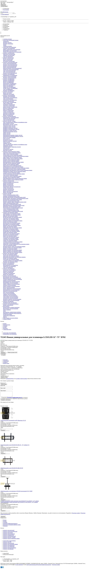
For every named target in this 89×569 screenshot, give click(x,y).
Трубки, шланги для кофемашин (10, 88)
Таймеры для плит (7, 143)
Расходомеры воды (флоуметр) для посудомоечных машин (16, 168)
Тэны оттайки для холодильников (10, 296)
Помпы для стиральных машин (10, 232)
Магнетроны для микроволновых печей (12, 204)
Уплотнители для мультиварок (10, 100)
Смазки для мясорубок (8, 111)
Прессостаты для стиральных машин (11, 233)
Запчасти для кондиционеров (9, 76)
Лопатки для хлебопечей (8, 271)
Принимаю (3, 516)
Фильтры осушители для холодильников (12, 299)
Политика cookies (56, 564)
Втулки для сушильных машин (10, 254)
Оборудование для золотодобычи (10, 318)
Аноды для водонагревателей (9, 63)
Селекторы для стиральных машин (11, 239)
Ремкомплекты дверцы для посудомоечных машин (14, 171)
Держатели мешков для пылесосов (10, 182)
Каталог (2, 528)
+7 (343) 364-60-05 (5, 14)
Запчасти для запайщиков (9, 74)
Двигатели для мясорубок (9, 105)
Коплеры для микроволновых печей (11, 200)
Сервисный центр (7, 329)
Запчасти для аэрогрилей (8, 53)
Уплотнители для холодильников (10, 298)
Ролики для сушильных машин (10, 258)
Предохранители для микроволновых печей (13, 207)
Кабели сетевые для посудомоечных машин (13, 158)
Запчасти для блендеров (8, 57)
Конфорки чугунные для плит (9, 130)
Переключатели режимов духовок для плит (12, 135)
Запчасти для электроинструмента (10, 303)
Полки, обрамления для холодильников (12, 288)
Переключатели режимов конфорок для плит (13, 136)
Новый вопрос (4, 384)
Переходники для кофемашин (9, 83)
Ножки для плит (6, 134)
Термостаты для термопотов (9, 266)
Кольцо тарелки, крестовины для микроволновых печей (15, 198)
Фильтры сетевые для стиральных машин (12, 247)
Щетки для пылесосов (8, 192)
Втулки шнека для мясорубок (9, 102)
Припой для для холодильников (10, 291)
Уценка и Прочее (7, 319)
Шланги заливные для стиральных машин (12, 250)
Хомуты (5, 316)
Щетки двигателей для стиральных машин (12, 252)
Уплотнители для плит (8, 149)
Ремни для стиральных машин (10, 235)
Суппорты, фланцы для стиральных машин (12, 241)
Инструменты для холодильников (10, 308)
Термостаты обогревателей (9, 118)
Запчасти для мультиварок (9, 95)
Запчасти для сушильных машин (10, 253)
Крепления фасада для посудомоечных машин (13, 162)
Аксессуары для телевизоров (9, 47)
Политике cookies (76, 513)
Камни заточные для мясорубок (10, 107)
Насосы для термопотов (8, 264)
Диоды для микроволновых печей (10, 194)
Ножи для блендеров (7, 60)
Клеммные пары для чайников (10, 302)
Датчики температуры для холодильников (12, 279)
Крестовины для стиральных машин (11, 224)
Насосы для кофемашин (8, 82)
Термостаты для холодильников (10, 295)
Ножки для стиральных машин (10, 226)
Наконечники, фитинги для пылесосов (11, 186)
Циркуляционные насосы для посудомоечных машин (15, 178)
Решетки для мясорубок (8, 110)
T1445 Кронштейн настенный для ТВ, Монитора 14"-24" (13, 420)
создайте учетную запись (21, 378)
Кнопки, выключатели (8, 305)
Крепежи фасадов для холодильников (11, 281)
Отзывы (5, 362)
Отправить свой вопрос (5, 399)
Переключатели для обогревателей (11, 117)
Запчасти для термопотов (8, 262)
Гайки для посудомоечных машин (10, 153)
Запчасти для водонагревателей (10, 62)
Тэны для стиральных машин (9, 245)
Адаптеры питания (7, 39)
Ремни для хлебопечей (8, 272)
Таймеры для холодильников (9, 294)
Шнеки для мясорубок (8, 115)
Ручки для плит (6, 142)
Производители (6, 324)
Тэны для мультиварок (8, 98)
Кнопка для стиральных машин (10, 221)
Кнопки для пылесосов (8, 183)
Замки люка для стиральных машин (11, 219)
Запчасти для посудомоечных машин (11, 151)
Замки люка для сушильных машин (11, 255)
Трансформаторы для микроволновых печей (13, 211)
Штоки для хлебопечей (8, 274)
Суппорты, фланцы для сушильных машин (12, 260)
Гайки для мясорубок (8, 103)
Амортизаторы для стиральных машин (11, 213)
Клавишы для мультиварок (9, 96)
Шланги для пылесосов (8, 190)
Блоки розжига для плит (8, 123)
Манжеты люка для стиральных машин (12, 225)
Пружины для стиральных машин (10, 234)
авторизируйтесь (10, 378)
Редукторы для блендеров (9, 61)
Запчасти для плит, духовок (9, 121)
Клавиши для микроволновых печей (11, 196)
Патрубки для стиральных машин (10, 228)
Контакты (5, 328)
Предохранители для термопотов (10, 265)
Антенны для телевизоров (9, 48)
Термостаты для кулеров (8, 94)
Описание (5, 359)
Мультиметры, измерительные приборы (12, 312)
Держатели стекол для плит (9, 125)
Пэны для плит (6, 138)
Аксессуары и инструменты (9, 540)
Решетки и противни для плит (10, 141)
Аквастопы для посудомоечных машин (12, 152)
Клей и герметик (7, 309)
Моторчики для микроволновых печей (11, 206)
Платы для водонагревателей (9, 67)
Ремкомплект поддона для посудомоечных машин (14, 169)
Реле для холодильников (8, 292)
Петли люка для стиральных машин (11, 230)
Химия (4, 44)
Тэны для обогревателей (8, 119)
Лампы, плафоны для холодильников (11, 284)
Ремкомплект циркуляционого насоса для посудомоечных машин (17, 170)
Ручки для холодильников (9, 293)
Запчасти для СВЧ (7, 193)
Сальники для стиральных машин (10, 238)
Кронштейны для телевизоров (10, 50)
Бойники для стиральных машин (10, 216)
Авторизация (6, 8)
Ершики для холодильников (9, 280)
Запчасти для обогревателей (9, 116)
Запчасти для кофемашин (8, 78)
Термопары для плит (7, 145)
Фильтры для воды (7, 42)
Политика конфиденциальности (10, 523)
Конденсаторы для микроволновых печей (12, 199)
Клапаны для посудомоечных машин (11, 159)
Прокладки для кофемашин (9, 84)
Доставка (5, 325)
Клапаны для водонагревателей (10, 64)
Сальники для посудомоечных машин (11, 172)
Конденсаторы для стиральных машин (11, 223)
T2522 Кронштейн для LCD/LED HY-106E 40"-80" (12, 468)
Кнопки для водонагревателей (10, 66)
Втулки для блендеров (8, 59)
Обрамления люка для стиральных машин (12, 227)
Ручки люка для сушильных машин (11, 259)
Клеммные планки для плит (9, 126)
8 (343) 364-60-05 (19, 564)
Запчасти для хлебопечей (8, 268)
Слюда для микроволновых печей (10, 209)
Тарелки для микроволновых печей (11, 210)
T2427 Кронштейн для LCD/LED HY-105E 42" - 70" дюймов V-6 (15, 444)
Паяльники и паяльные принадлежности (12, 313)
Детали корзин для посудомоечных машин (12, 155)
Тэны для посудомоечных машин (10, 175)
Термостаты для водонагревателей (10, 69)
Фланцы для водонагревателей (10, 73)
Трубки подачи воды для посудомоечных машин (14, 173)
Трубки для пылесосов (8, 187)
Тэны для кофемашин (8, 89)
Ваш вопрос (3, 390)
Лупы (4, 310)
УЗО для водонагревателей (9, 71)
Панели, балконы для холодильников (11, 286)
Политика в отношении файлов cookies (12, 524)
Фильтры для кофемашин (8, 90)
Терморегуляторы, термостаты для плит (12, 146)
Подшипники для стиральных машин (11, 231)
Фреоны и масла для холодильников (11, 300)
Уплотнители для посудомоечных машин (12, 176)
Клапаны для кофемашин (8, 80)
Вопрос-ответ (6, 363)
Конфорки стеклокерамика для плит (11, 129)
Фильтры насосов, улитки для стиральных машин (14, 246)
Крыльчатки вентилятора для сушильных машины (14, 257)
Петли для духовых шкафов (9, 137)
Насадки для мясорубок (8, 108)
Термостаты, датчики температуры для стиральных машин (16, 244)
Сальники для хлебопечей (9, 273)
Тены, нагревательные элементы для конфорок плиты (15, 122)
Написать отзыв (4, 377)
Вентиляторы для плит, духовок (10, 124)
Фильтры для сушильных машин (10, 261)
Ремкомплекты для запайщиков (10, 75)
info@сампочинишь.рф (31, 564)
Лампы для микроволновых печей (10, 203)
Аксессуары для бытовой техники (10, 40)
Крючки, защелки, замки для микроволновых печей (14, 201)
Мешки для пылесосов (8, 184)
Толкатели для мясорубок (8, 112)
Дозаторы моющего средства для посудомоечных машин (15, 156)
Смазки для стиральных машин (10, 240)
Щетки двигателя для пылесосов (10, 191)
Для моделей (6, 360)
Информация (3, 517)
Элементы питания (7, 46)
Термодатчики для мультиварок (10, 97)
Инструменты (6, 306)
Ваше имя (3, 385)
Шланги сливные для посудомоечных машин (13, 179)
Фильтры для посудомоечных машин (11, 177)
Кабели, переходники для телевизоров (11, 49)
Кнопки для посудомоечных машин (11, 160)
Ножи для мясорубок (7, 109)
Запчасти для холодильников (9, 275)
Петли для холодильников (9, 287)
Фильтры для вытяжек (8, 43)
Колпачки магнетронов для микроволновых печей (14, 197)
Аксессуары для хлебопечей (9, 269)
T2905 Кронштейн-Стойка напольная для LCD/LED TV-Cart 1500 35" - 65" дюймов (19, 502)
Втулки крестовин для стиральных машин (12, 217)
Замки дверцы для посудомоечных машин (12, 157)
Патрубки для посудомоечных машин (11, 163)
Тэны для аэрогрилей (8, 56)
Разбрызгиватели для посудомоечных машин (13, 166)
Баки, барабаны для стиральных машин (12, 214)
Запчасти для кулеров (8, 91)
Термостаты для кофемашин (9, 87)
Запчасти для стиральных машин (10, 212)
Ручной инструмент (7, 314)
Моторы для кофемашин (8, 81)
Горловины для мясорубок (9, 104)
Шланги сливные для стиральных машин (12, 251)
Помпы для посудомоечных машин (11, 164)
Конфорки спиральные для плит (10, 128)
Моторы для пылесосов (8, 185)
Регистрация (6, 9)
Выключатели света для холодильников (12, 278)
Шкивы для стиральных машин (10, 248)
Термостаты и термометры (9, 315)
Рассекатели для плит (8, 139)
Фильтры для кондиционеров (9, 77)
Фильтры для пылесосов (8, 189)
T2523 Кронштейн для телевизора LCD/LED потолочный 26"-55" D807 (16, 491)
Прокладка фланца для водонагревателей (12, 68)
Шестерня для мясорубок (8, 114)
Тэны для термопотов (8, 267)
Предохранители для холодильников (11, 289)
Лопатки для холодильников (9, 285)
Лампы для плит (6, 132)
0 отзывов (3, 355)
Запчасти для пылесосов (8, 180)
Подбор (5, 327)
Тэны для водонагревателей (9, 70)
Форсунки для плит (7, 150)
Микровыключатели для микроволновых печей (13, 205)
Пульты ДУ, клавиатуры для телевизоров (12, 51)
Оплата (4, 323)
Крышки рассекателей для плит (10, 131)
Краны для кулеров (7, 92)
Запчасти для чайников (8, 301)
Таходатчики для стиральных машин (11, 243)
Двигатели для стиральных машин (11, 218)
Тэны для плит (6, 148)
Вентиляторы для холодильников (10, 277)
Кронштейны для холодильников (10, 282)
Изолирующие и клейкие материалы (11, 307)
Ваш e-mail (3, 388)
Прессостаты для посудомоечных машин (12, 165)
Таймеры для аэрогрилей (8, 55)
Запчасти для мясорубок (8, 101)
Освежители (6, 41)
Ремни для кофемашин (8, 85)
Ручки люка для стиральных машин (11, 237)
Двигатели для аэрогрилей (9, 54)
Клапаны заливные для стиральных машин (12, 220)
